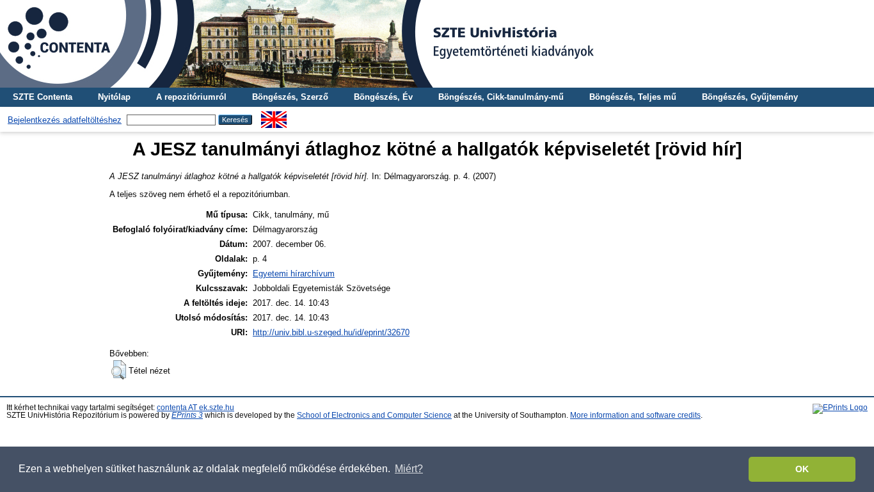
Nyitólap (114, 97)
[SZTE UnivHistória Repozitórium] (437, 44)
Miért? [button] (409, 468)
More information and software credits (635, 415)
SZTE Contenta (42, 97)
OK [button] (802, 469)
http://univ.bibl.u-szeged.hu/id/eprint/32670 (331, 332)
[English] (274, 116)
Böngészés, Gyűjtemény (750, 97)
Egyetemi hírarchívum (294, 273)
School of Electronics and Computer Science (374, 415)
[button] (118, 369)
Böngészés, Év (383, 97)
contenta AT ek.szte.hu (195, 407)
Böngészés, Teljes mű (632, 97)
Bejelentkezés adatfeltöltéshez (65, 120)
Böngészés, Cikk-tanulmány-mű (501, 97)
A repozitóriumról (191, 97)
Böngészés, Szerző (290, 97)
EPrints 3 (187, 415)
